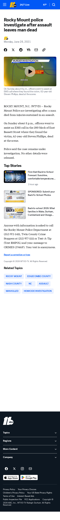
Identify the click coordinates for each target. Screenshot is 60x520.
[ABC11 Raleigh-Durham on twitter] (14, 468)
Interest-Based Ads (25, 496)
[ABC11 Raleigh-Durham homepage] (13, 4)
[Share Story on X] (13, 50)
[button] (4, 4)
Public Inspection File (12, 499)
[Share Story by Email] (36, 50)
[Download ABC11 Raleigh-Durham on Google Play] (29, 477)
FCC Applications (32, 499)
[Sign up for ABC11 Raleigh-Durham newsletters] (30, 468)
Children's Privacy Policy (13, 493)
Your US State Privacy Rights (39, 493)
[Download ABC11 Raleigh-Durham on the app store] (11, 477)
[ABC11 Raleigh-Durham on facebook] (6, 468)
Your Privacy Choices (27, 489)
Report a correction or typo (17, 254)
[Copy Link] (44, 50)
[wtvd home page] (8, 421)
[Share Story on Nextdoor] (28, 50)
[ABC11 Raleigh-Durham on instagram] (22, 468)
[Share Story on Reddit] (21, 50)
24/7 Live (24, 4)
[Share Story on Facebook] (5, 50)
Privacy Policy (9, 489)
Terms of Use (8, 496)
